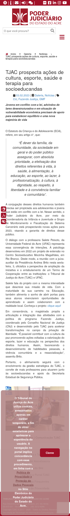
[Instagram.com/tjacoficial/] (59, 3)
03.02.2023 (22, 95)
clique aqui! (54, 305)
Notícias (43, 53)
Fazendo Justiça (28, 99)
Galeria (27, 53)
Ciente (50, 453)
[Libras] (3, 209)
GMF (42, 99)
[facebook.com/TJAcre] (50, 3)
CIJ (15, 99)
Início (13, 53)
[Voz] (3, 215)
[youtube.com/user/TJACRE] (64, 3)
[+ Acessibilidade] (3, 221)
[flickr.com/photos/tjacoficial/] (45, 3)
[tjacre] (54, 3)
